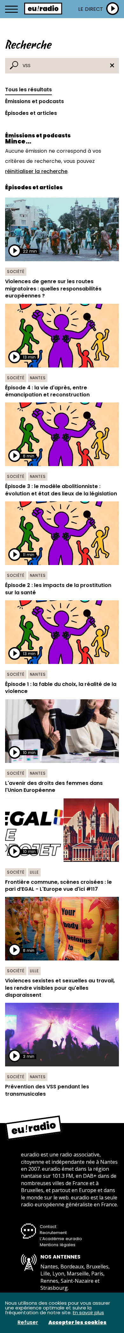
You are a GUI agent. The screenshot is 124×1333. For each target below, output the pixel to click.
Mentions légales (57, 1245)
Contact (48, 1227)
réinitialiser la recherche (36, 171)
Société (15, 271)
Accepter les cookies (77, 1322)
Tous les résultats (28, 89)
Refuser (27, 1322)
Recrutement (53, 1233)
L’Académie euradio (61, 1239)
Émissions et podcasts (34, 101)
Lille (34, 872)
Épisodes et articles (31, 113)
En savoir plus (88, 1312)
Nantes (38, 377)
